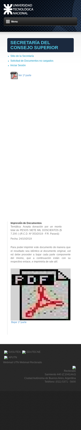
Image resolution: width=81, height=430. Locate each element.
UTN (18, 9)
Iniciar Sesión (18, 65)
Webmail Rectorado (31, 362)
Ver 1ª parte (24, 75)
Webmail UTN (11, 362)
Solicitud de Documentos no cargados (31, 60)
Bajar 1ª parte (19, 322)
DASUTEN (15, 351)
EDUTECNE (33, 351)
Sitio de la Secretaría (22, 56)
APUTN (13, 357)
